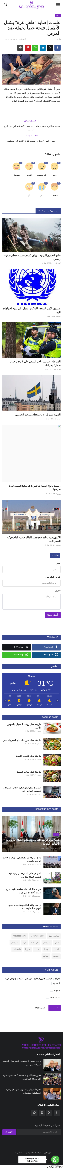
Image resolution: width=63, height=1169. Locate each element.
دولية (57, 15)
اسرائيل (46, 942)
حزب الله (35, 942)
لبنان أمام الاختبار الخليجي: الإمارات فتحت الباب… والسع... (21, 859)
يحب (55, 175)
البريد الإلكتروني (53, 577)
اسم (59, 563)
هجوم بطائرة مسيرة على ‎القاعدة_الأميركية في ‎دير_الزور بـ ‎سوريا (31, 127)
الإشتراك (9, 1132)
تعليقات (55, 555)
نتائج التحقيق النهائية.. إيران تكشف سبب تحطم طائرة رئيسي (32, 257)
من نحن (47, 1152)
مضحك (17, 175)
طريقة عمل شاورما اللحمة (28, 756)
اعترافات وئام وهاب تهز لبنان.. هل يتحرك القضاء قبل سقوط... (23, 1091)
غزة (24, 942)
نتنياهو (46, 956)
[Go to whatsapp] (55, 1160)
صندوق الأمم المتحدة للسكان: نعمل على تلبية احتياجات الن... (31, 310)
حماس (56, 956)
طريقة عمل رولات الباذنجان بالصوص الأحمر (24, 726)
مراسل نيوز (54, 936)
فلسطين (17, 949)
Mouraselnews (19, 936)
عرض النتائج (40, 1008)
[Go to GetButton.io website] (55, 1166)
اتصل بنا (18, 1152)
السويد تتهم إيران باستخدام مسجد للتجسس (38, 414)
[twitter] (49, 1113)
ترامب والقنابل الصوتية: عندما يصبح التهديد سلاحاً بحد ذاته (24, 907)
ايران (37, 949)
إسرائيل (14, 942)
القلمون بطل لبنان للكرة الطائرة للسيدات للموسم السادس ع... (22, 789)
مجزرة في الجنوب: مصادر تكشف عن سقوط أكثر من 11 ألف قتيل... (22, 1077)
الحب (29, 175)
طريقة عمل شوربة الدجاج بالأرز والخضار (22, 740)
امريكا (56, 949)
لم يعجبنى (41, 175)
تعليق (58, 591)
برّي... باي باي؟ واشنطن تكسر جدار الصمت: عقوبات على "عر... (21, 1063)
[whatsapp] (34, 1113)
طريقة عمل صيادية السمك (28, 771)
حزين (42, 195)
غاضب (55, 195)
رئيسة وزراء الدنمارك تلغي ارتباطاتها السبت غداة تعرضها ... (35, 487)
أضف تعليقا (52, 615)
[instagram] (42, 1113)
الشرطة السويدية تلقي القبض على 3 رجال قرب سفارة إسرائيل (35, 363)
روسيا (46, 949)
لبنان (57, 942)
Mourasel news (37, 936)
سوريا (27, 949)
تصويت (54, 1008)
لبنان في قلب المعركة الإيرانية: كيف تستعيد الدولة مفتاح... (24, 875)
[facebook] (57, 1113)
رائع (29, 195)
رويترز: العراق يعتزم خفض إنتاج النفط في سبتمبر (31, 140)
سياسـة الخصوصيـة (33, 1152)
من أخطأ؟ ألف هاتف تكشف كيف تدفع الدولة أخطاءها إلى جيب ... (23, 891)
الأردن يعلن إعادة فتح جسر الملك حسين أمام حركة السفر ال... (34, 539)
